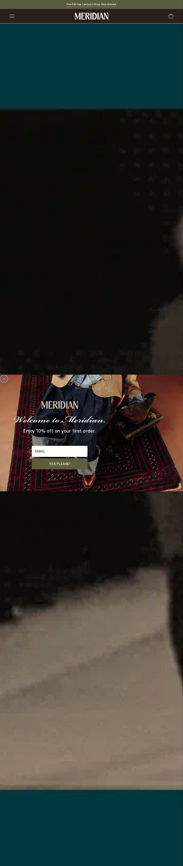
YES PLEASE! (59, 464)
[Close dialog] (4, 378)
